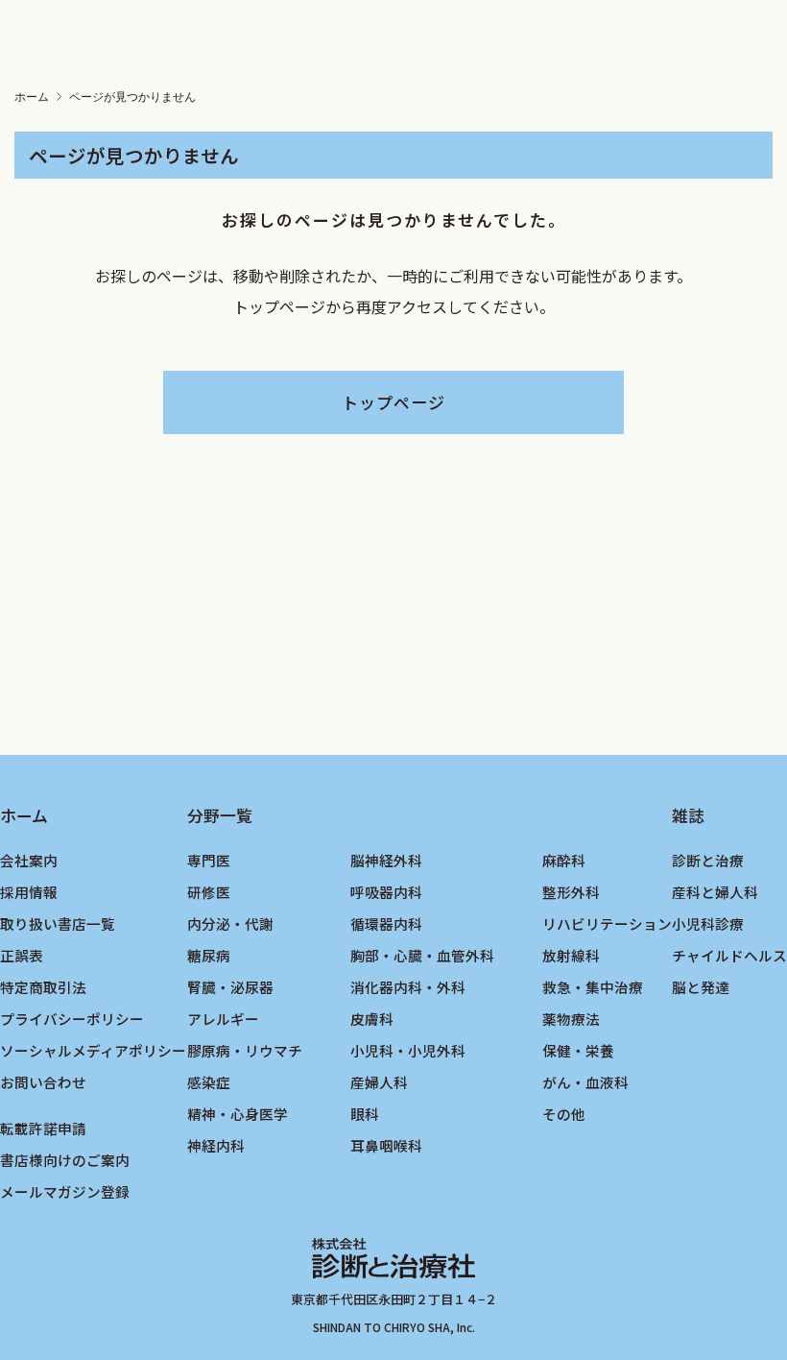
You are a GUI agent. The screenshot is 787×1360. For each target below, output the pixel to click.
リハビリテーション (607, 923)
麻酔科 (563, 860)
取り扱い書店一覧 (57, 923)
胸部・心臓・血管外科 (422, 955)
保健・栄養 (578, 1050)
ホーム (31, 97)
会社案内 (29, 860)
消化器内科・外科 (407, 987)
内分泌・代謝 (230, 923)
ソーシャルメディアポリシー (93, 1050)
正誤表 (21, 955)
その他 (563, 1114)
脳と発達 (700, 987)
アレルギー (223, 1018)
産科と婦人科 (715, 892)
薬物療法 (571, 1018)
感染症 (208, 1082)
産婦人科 (379, 1082)
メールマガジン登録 (65, 1191)
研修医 (208, 892)
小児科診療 (708, 923)
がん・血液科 (585, 1082)
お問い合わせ (43, 1082)
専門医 (208, 860)
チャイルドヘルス (729, 955)
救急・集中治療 (592, 987)
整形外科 (571, 892)
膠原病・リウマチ (244, 1050)
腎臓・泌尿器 (230, 987)
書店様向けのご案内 (65, 1160)
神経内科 (216, 1145)
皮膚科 (372, 1018)
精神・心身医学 (237, 1114)
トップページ (393, 402)
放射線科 (571, 955)
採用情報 (29, 892)
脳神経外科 (386, 860)
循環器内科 (386, 923)
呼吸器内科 (386, 892)
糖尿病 (208, 955)
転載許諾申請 (43, 1128)
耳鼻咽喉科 (386, 1145)
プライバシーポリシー (72, 1018)
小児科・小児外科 (407, 1050)
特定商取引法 (43, 987)
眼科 (364, 1114)
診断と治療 (708, 860)
